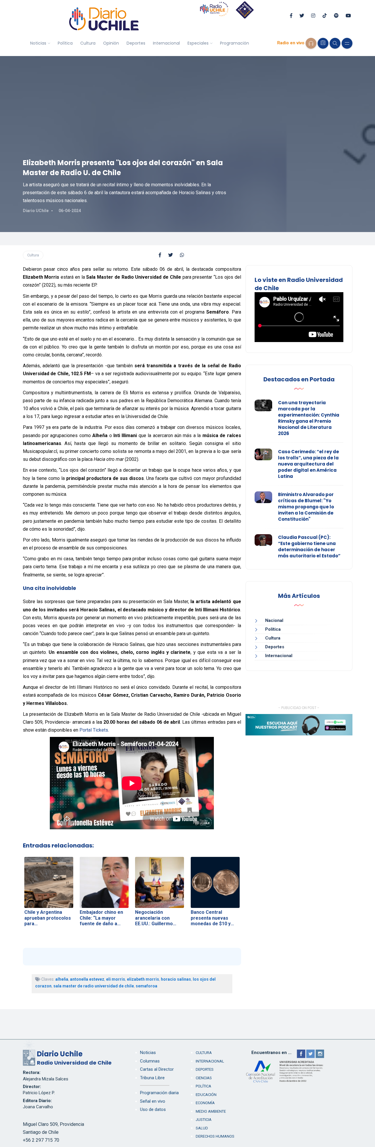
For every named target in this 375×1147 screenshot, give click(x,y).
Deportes (136, 43)
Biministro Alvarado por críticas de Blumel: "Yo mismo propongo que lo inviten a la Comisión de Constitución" (306, 506)
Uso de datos (153, 1109)
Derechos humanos (215, 1136)
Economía (205, 1103)
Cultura (88, 43)
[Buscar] (335, 43)
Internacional (166, 43)
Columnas (150, 1061)
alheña (61, 979)
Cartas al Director (157, 1069)
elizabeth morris (143, 979)
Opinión (111, 43)
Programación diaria (159, 1092)
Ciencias (204, 1078)
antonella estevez (87, 979)
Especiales (198, 43)
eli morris (115, 979)
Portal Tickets (93, 730)
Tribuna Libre (152, 1077)
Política (65, 43)
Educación (206, 1094)
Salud (202, 1128)
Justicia (204, 1119)
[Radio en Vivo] (311, 43)
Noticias (38, 43)
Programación (234, 43)
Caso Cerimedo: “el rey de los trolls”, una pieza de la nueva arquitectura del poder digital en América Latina (308, 464)
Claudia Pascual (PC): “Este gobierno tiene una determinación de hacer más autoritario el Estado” (309, 546)
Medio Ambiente (211, 1111)
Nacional (274, 620)
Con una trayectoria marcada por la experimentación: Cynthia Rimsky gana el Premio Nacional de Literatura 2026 (308, 418)
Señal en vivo (152, 1101)
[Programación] (323, 43)
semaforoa (146, 986)
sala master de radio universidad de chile (93, 986)
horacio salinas (176, 979)
